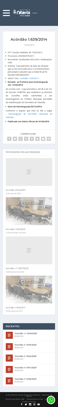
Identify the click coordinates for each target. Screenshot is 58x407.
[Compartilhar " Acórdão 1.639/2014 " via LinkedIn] (37, 139)
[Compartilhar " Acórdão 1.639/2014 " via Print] (49, 139)
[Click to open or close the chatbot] (51, 400)
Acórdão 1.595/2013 (15, 229)
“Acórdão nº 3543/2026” (25, 344)
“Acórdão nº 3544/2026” (25, 333)
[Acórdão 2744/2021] (29, 172)
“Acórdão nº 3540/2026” (25, 379)
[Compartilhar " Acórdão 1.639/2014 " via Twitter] (15, 139)
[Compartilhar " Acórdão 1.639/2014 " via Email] (43, 139)
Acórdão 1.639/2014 (29, 78)
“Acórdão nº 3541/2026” (25, 367)
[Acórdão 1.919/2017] (29, 289)
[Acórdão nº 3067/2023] (29, 250)
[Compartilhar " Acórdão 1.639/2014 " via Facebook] (9, 139)
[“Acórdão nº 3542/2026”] (9, 358)
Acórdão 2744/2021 (15, 190)
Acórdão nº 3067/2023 (17, 268)
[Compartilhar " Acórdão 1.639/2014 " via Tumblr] (26, 139)
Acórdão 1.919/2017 (15, 307)
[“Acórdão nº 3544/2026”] (9, 335)
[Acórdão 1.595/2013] (29, 211)
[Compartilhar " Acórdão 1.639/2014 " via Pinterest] (32, 139)
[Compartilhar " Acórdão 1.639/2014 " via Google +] (20, 139)
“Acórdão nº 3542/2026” (25, 356)
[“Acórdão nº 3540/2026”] (9, 380)
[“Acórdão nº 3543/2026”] (9, 346)
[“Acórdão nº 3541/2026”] (9, 369)
